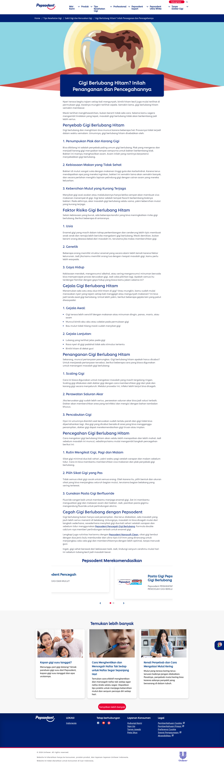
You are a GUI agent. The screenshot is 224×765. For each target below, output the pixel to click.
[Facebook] (98, 722)
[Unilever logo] (183, 755)
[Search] (186, 2)
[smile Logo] (46, 6)
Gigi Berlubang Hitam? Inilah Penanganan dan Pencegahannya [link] (124, 18)
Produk (85, 6)
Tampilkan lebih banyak (112, 706)
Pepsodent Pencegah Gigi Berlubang (115, 526)
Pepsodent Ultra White (156, 7)
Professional (119, 6)
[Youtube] (103, 722)
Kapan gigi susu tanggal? (56, 662)
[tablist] (100, 603)
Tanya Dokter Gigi (177, 7)
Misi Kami (72, 7)
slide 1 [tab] (110, 603)
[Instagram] (109, 722)
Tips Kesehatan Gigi (99, 8)
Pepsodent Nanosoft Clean (123, 534)
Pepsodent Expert (137, 7)
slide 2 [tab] (113, 603)
